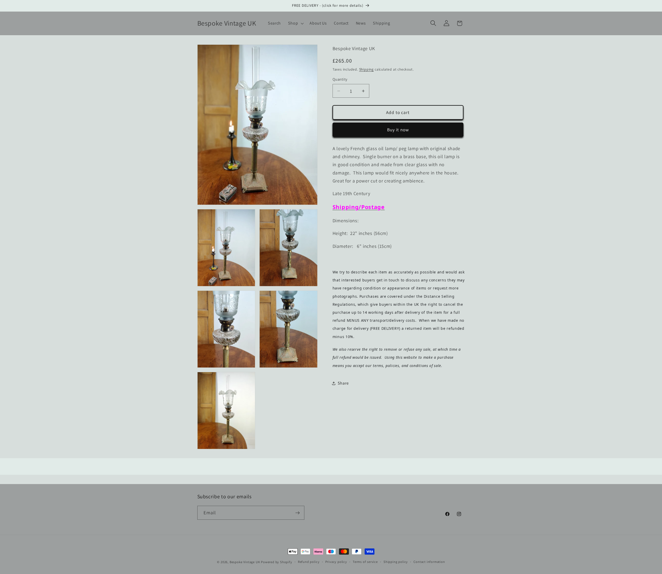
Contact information (429, 562)
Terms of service (365, 562)
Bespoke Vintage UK (245, 562)
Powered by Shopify (276, 562)
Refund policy (308, 562)
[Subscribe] (297, 513)
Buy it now (398, 130)
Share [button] (343, 383)
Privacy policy (336, 562)
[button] (295, 23)
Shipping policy (395, 562)
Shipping (366, 69)
